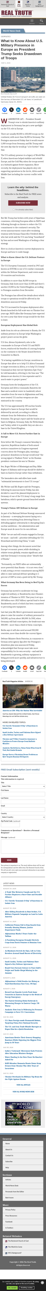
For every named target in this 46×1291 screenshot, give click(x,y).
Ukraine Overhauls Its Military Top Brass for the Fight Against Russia (23, 1078)
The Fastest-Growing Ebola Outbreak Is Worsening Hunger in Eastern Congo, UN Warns (22, 1003)
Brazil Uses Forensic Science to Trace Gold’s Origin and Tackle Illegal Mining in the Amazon (23, 970)
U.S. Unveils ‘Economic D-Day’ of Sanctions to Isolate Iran (23, 902)
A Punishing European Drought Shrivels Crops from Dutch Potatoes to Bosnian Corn (23, 941)
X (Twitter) (9, 1228)
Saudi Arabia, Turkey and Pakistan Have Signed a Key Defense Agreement (22, 733)
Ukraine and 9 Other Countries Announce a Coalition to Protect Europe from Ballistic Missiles (20, 741)
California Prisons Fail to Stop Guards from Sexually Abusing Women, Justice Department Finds (23, 927)
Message (4, 837)
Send (9, 860)
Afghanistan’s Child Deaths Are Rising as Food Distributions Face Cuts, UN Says (22, 982)
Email (3, 806)
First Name (5, 790)
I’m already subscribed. (24, 210)
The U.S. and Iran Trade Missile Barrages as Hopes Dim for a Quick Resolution (23, 1028)
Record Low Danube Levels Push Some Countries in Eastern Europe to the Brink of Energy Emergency (23, 994)
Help (7, 1168)
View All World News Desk (23, 1092)
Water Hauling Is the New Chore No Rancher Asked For (23, 1058)
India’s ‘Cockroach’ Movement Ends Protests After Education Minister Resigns (23, 1052)
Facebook (9, 1222)
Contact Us (9, 1156)
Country (4, 814)
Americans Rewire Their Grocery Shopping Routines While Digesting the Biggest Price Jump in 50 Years (23, 1040)
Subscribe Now (23, 203)
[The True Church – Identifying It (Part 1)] (23, 1114)
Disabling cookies (27, 1288)
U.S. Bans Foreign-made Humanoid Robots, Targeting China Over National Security (23, 1021)
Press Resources (11, 1216)
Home (7, 1144)
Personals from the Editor (14, 1192)
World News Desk (11, 1186)
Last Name (4, 798)
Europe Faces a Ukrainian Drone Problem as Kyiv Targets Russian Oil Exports (20, 755)
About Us (8, 1150)
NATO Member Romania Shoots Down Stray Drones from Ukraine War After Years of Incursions (23, 1065)
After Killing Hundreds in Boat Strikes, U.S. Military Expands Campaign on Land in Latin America (24, 914)
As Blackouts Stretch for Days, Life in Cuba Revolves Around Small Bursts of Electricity (23, 952)
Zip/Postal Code (7, 821)
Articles (8, 1180)
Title (2, 783)
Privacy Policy (10, 1210)
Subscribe (9, 1162)
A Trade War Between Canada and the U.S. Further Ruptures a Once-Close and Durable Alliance (23, 894)
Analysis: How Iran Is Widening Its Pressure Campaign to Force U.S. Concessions (23, 1010)
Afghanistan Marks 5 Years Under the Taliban (20, 935)
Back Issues (9, 1198)
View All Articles (23, 1085)
